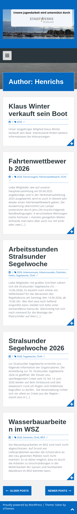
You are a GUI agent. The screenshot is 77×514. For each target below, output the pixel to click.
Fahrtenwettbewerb (49, 176)
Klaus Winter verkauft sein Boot (38, 109)
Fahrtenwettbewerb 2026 (37, 164)
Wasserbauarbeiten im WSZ (37, 425)
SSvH (63, 176)
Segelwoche (22, 275)
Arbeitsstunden (47, 272)
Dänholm (61, 272)
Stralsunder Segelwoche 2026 (36, 344)
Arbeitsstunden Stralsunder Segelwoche (33, 256)
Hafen (12, 275)
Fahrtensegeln (30, 176)
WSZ (42, 437)
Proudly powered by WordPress (22, 505)
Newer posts (58, 490)
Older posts (19, 490)
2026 (19, 121)
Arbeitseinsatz (30, 272)
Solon (58, 505)
